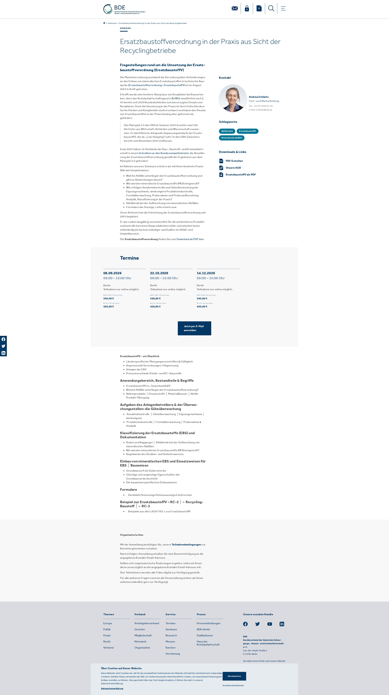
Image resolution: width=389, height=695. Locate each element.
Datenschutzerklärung (112, 688)
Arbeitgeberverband (146, 623)
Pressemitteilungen (208, 623)
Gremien (139, 629)
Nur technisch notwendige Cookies (233, 685)
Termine (171, 623)
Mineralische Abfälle (231, 138)
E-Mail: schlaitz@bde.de (260, 110)
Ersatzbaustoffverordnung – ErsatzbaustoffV (156, 85)
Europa (107, 623)
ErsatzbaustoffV (247, 131)
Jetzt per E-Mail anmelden (194, 328)
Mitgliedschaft (143, 635)
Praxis (107, 635)
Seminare (112, 23)
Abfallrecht (227, 131)
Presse (201, 614)
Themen (108, 614)
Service (171, 614)
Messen (170, 641)
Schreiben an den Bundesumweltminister (164, 153)
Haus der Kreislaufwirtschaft (208, 643)
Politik (107, 629)
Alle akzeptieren (234, 676)
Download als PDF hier (190, 239)
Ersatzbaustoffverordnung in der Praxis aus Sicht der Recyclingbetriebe (153, 23)
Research (171, 635)
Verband (139, 614)
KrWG (175, 98)
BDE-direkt (203, 629)
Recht (106, 641)
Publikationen (205, 635)
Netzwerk (140, 641)
